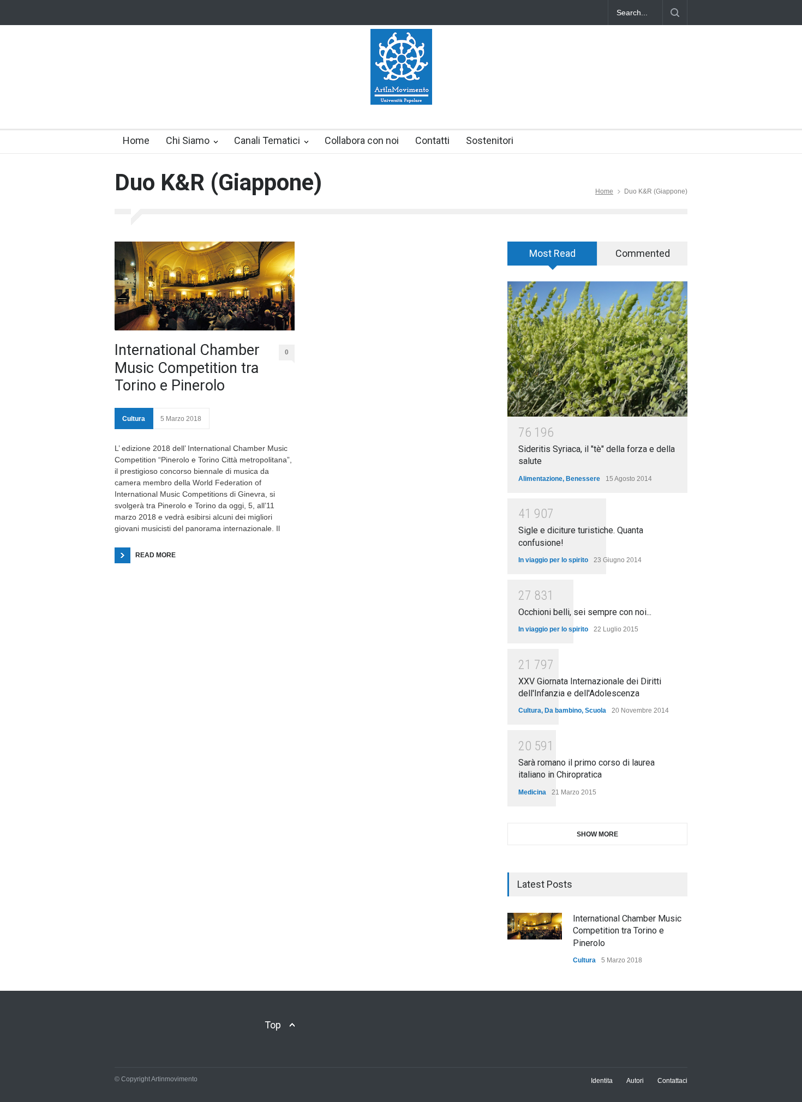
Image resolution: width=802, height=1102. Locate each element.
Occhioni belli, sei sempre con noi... (584, 612)
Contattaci (672, 1081)
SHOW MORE (597, 834)
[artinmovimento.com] (401, 86)
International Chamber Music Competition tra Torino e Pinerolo (187, 367)
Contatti (432, 140)
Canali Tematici (267, 140)
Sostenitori (489, 140)
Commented (642, 253)
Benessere (583, 479)
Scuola (595, 710)
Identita (602, 1081)
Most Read (552, 253)
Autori (635, 1081)
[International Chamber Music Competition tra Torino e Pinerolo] (205, 286)
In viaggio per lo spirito (553, 560)
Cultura (133, 419)
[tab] (552, 257)
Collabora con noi (362, 140)
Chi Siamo (188, 140)
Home (136, 140)
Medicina (532, 792)
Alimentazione (540, 479)
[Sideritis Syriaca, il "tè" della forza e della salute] (597, 349)
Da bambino (563, 710)
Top (273, 1025)
